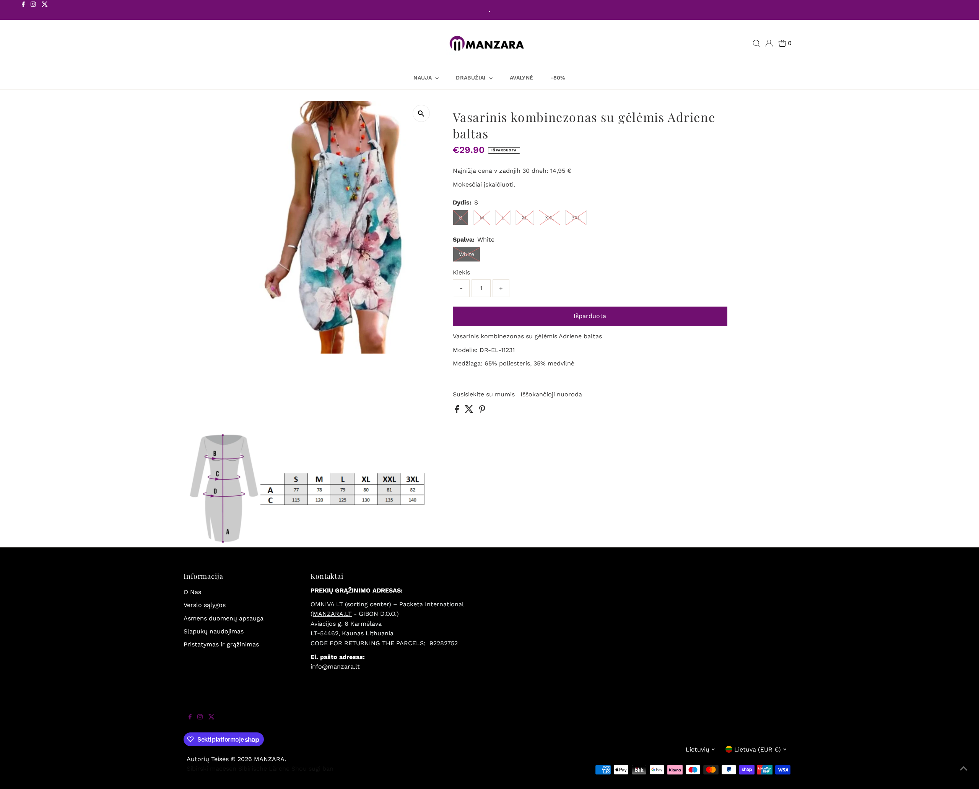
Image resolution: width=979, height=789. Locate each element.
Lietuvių (697, 749)
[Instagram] (33, 11)
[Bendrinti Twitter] (470, 410)
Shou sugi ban (312, 768)
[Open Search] (756, 43)
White (466, 254)
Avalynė (521, 78)
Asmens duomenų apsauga (223, 618)
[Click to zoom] (421, 113)
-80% (557, 78)
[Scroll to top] (963, 773)
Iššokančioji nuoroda (551, 394)
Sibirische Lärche (263, 768)
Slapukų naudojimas (214, 631)
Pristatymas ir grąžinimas (221, 644)
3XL (576, 217)
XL (525, 217)
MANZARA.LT (332, 613)
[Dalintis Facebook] (458, 410)
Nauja (423, 78)
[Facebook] (23, 11)
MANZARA (269, 759)
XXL (549, 217)
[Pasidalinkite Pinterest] (482, 410)
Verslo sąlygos (205, 605)
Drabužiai (471, 78)
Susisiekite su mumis (484, 394)
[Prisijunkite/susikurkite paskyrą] (769, 43)
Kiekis (461, 272)
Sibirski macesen (211, 768)
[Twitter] (45, 11)
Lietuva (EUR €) (757, 749)
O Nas (192, 592)
